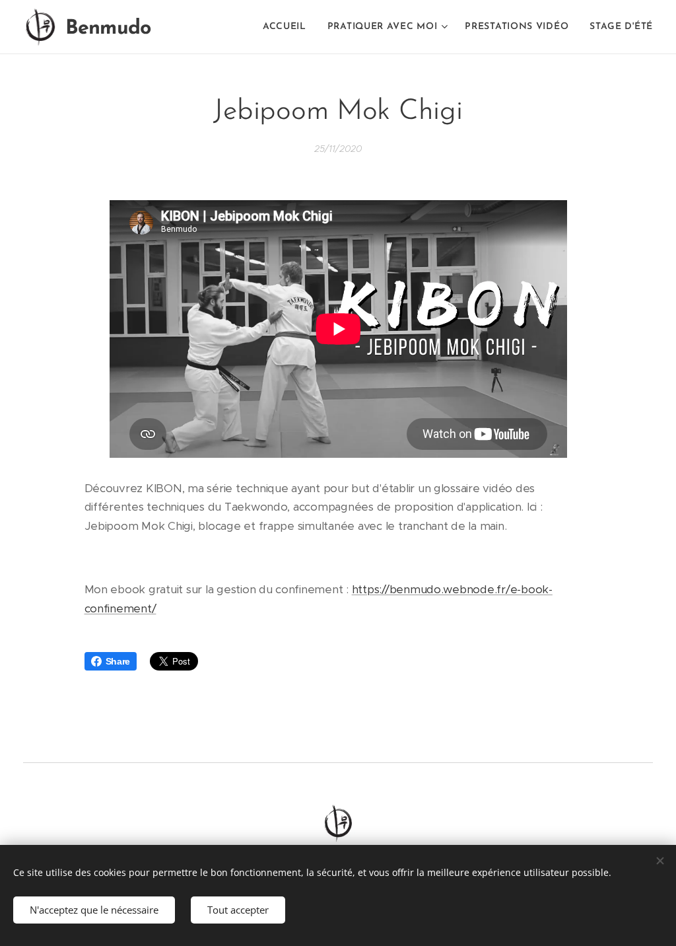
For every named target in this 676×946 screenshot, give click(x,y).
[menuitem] (288, 27)
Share (118, 661)
